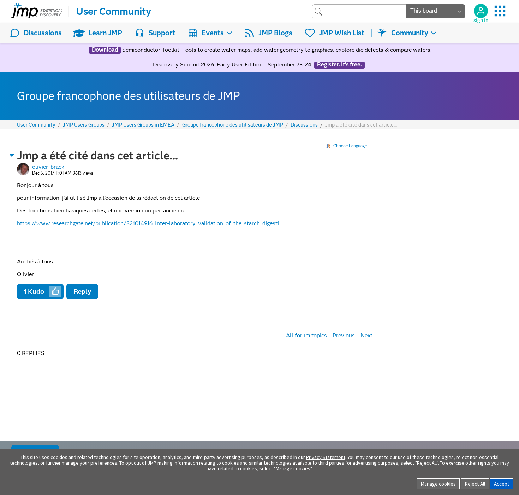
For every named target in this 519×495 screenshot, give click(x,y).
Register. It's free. (339, 65)
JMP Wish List (341, 33)
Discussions (43, 33)
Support (162, 33)
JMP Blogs (275, 33)
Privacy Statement (325, 457)
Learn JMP (105, 33)
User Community (113, 11)
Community (409, 33)
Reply (82, 291)
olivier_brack (48, 166)
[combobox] (359, 11)
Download (105, 50)
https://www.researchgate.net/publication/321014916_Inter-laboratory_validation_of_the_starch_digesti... (150, 223)
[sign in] (480, 11)
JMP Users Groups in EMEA (143, 125)
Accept (501, 484)
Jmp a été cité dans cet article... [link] (361, 125)
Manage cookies (438, 484)
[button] (12, 155)
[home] (36, 11)
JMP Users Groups (84, 125)
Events (213, 33)
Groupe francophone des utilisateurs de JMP (232, 125)
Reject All (475, 484)
